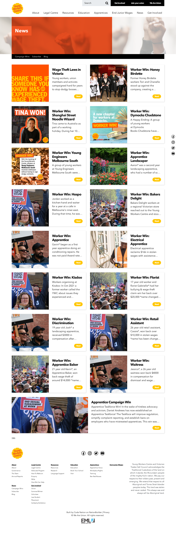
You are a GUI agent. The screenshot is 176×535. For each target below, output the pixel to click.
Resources (54, 468)
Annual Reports (17, 476)
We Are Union (155, 3)
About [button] (35, 13)
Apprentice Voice (96, 468)
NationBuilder (95, 512)
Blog (46, 56)
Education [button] (84, 13)
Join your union (137, 3)
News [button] (140, 13)
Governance (16, 471)
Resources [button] (68, 13)
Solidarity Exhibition (38, 503)
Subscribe (37, 56)
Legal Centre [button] (51, 13)
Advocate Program (37, 471)
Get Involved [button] (155, 13)
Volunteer (34, 494)
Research (54, 471)
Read (78, 96)
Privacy (106, 512)
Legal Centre (35, 468)
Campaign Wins (22, 56)
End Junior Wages (122, 13)
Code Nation (80, 512)
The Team (15, 474)
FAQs (33, 479)
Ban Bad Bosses (95, 476)
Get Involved (120, 3)
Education (74, 468)
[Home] (17, 8)
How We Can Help (37, 482)
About (14, 468)
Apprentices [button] (101, 13)
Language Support (57, 474)
